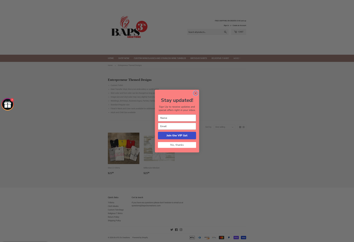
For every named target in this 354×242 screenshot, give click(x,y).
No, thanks (177, 145)
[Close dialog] (195, 93)
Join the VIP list (177, 135)
